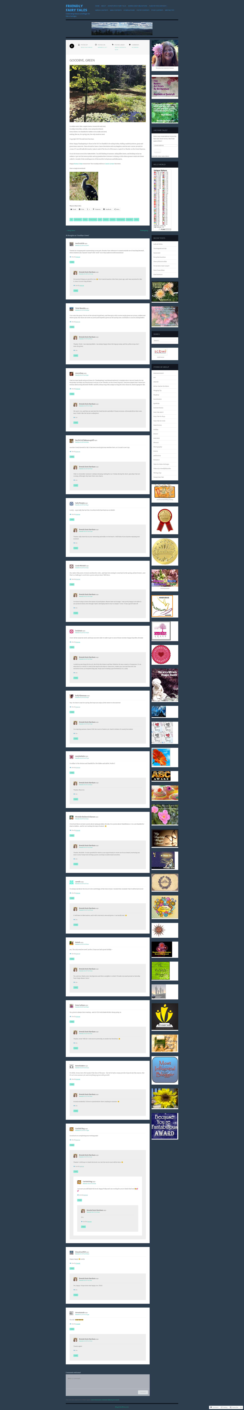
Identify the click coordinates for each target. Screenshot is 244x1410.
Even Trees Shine (159, 270)
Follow (157, 151)
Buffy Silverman (81, 696)
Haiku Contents (116, 10)
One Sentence (158, 274)
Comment (143, 1392)
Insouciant (156, 253)
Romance (156, 460)
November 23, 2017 (102, 47)
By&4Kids (156, 403)
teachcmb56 (79, 243)
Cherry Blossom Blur (160, 261)
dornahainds (80, 1312)
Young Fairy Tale (158, 477)
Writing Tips (169, 10)
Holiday (117, 47)
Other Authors (129, 10)
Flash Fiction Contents (157, 6)
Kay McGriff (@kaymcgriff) (84, 440)
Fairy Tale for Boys (159, 416)
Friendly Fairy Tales (76, 8)
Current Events (158, 408)
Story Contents (157, 10)
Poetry (116, 49)
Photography (122, 47)
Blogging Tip (157, 390)
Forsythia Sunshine (159, 257)
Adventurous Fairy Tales (117, 6)
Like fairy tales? (160, 130)
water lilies (129, 219)
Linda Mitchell (80, 566)
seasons (106, 219)
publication (157, 455)
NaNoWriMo (78, 219)
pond (100, 219)
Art (154, 377)
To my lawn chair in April (161, 266)
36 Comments (135, 47)
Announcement (158, 373)
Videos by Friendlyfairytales (162, 468)
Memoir (156, 442)
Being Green (70, 230)
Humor (155, 434)
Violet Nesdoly (80, 308)
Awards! (156, 382)
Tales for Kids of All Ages (161, 464)
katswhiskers (80, 1066)
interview (156, 438)
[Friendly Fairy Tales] (122, 30)
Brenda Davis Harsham (86, 47)
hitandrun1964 (80, 1252)
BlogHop (156, 395)
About (103, 6)
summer (112, 219)
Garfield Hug (80, 1128)
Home (97, 6)
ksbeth (77, 942)
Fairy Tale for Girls (159, 421)
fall (71, 219)
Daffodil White (158, 244)
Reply (72, 262)
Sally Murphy (80, 503)
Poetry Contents (143, 10)
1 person (78, 257)
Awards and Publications (137, 6)
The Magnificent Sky (159, 248)
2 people (78, 1263)
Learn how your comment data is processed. (105, 1400)
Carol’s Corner (109, 164)
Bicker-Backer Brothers (161, 386)
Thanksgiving (120, 219)
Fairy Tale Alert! (158, 412)
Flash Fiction (157, 425)
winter (136, 219)
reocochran (79, 373)
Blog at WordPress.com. (122, 1407)
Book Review (157, 399)
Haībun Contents (101, 10)
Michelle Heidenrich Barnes (85, 817)
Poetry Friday (78, 164)
